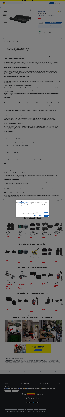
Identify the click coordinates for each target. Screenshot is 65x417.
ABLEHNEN (35, 215)
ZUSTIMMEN (46, 215)
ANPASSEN (40, 215)
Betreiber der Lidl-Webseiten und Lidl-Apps (24, 202)
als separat (24, 205)
